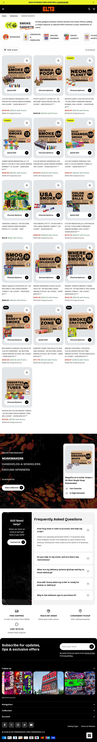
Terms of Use (90, 653)
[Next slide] (93, 2)
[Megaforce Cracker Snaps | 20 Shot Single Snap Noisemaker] (79, 459)
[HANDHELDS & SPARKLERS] (25, 464)
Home (4, 16)
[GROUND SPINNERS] (25, 470)
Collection (14, 16)
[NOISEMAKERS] (25, 458)
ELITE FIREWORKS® (17, 732)
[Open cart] (94, 9)
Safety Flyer (73, 726)
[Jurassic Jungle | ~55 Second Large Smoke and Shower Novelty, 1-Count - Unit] (17, 200)
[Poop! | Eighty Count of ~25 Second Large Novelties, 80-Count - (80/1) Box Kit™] (48, 75)
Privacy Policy (67, 656)
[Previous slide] (4, 2)
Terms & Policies (88, 726)
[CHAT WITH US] (16, 628)
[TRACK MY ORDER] (48, 615)
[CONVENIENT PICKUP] (80, 615)
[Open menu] (3, 9)
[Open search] (89, 9)
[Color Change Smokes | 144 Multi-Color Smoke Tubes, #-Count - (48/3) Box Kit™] (80, 138)
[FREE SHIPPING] (16, 615)
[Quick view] (27, 61)
